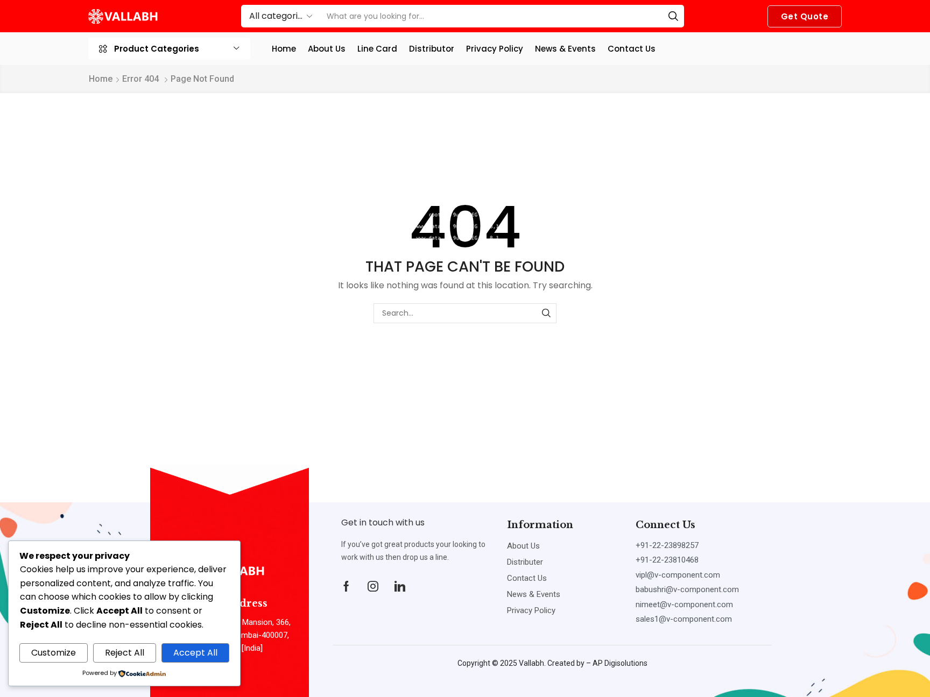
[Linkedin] (399, 586)
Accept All (195, 652)
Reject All (124, 652)
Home (100, 79)
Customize (53, 652)
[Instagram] (373, 586)
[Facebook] (346, 586)
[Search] (673, 16)
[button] (804, 16)
